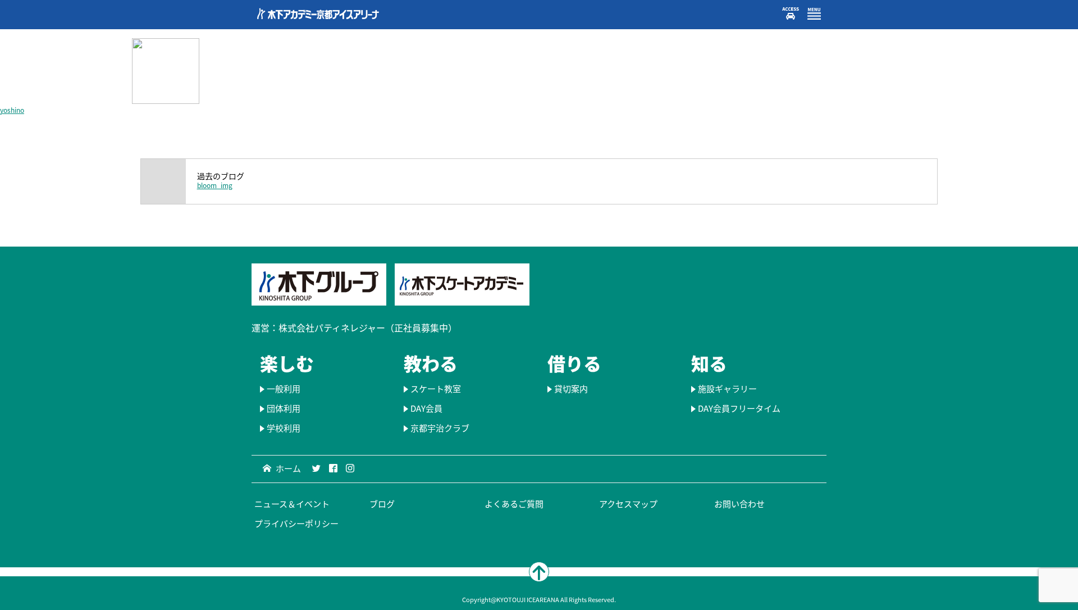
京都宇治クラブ (439, 428)
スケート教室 (435, 389)
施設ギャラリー (727, 389)
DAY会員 (426, 408)
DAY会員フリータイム (739, 408)
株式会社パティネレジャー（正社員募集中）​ (367, 327)
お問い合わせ (739, 504)
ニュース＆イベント (292, 504)
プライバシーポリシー (296, 523)
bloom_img (214, 185)
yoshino (12, 110)
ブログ (382, 504)
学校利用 (283, 428)
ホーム (288, 468)
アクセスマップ (628, 504)
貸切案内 (571, 389)
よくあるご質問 (514, 504)
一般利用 (283, 389)
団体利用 (283, 408)
